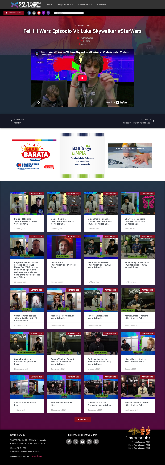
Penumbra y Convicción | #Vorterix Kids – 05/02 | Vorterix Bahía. (137, 265)
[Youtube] (39, 13)
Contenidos (84, 4)
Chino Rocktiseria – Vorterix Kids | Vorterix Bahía (25, 361)
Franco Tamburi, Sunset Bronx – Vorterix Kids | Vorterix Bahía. (62, 361)
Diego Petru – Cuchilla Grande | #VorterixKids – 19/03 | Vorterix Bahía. (100, 221)
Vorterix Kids (86, 44)
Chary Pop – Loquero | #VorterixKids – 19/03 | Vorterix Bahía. (136, 221)
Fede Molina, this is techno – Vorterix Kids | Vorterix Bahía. (99, 361)
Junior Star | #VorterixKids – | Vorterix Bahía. (63, 265)
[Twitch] (48, 13)
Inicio (49, 4)
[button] (83, 419)
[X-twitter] (34, 13)
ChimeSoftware (36, 456)
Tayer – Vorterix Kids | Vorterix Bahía (98, 317)
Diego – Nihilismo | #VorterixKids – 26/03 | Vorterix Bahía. (25, 221)
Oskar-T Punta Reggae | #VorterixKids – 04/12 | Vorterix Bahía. (25, 318)
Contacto (101, 4)
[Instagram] (43, 13)
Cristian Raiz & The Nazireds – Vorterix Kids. (100, 403)
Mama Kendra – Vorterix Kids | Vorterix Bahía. (136, 317)
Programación (64, 4)
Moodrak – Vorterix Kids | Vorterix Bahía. (63, 317)
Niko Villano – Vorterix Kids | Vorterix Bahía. (135, 360)
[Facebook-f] (29, 13)
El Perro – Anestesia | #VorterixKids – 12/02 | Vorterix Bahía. (99, 265)
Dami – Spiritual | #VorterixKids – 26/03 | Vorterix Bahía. (62, 221)
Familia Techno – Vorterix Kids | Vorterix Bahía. (137, 403)
